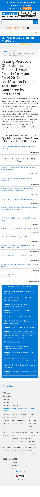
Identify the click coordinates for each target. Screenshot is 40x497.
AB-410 (14, 414)
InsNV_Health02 (17, 420)
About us (6, 399)
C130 (5, 459)
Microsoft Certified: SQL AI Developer (16, 317)
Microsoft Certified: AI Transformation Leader (19, 331)
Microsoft (12, 51)
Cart (25, 28)
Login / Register (13, 28)
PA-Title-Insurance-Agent (15, 462)
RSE (21, 420)
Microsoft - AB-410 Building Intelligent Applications (17, 199)
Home (5, 51)
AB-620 (23, 414)
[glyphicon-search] (35, 22)
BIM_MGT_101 (34, 432)
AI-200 (30, 414)
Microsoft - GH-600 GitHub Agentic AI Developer (17, 237)
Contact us (7, 396)
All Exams (6, 393)
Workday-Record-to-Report (32, 423)
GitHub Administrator (11, 342)
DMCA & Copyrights (10, 405)
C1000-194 (16, 447)
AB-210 (31, 447)
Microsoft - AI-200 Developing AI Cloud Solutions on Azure (20, 228)
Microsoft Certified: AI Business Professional (18, 327)
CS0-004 (6, 414)
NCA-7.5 (6, 432)
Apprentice (7, 447)
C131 (30, 453)
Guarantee (6, 402)
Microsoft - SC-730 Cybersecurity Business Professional (19, 256)
